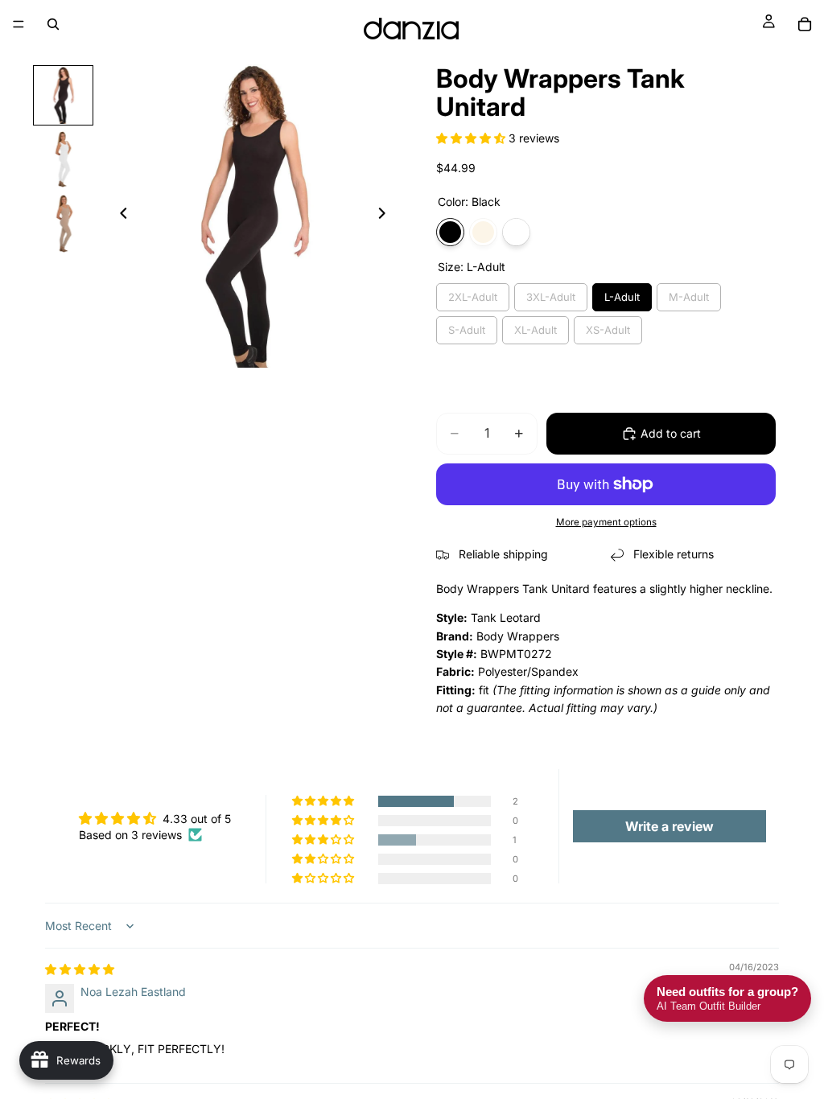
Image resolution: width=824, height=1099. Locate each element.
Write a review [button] (669, 826)
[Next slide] (386, 216)
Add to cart (671, 433)
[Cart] (804, 24)
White (516, 232)
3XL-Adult (550, 296)
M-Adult (689, 296)
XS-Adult (608, 329)
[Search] (53, 24)
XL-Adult (535, 329)
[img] (79, 969)
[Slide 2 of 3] (64, 159)
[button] (472, 138)
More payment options (606, 522)
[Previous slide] (119, 216)
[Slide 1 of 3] (64, 96)
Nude (483, 232)
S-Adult (466, 329)
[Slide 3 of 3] (64, 224)
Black (450, 232)
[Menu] (18, 24)
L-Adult (622, 296)
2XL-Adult (472, 296)
